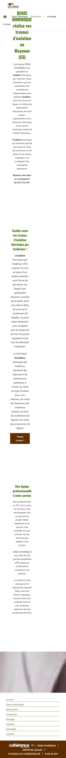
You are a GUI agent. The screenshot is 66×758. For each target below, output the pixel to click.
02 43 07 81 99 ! (22, 182)
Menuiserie (12, 709)
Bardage (10, 719)
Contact (10, 733)
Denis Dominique (46, 745)
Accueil (10, 699)
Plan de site (51, 753)
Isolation (10, 724)
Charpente (11, 714)
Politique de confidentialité (24, 753)
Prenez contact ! (20, 438)
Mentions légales (32, 749)
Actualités (11, 729)
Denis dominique (15, 704)
